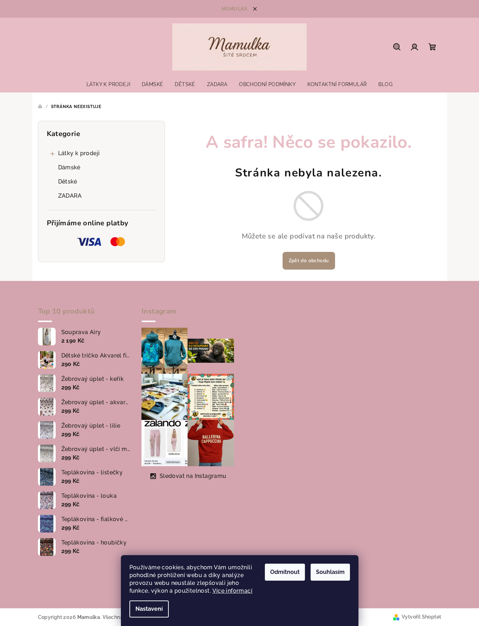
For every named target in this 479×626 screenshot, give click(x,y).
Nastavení (149, 608)
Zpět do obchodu (309, 260)
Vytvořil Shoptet (421, 617)
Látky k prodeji (79, 153)
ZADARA (70, 195)
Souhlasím (330, 572)
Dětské (67, 181)
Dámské (69, 167)
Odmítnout (285, 572)
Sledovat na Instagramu (193, 476)
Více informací (232, 590)
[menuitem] (108, 84)
